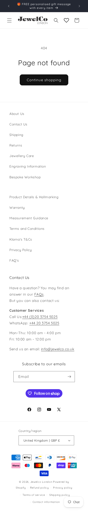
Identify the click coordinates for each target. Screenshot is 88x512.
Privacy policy (62, 487)
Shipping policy (59, 495)
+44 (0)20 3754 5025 (39, 317)
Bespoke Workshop (25, 177)
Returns (15, 145)
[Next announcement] (79, 6)
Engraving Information (27, 166)
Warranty (17, 207)
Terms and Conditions (27, 229)
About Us (16, 114)
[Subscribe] (69, 376)
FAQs (38, 294)
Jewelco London (41, 481)
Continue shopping (44, 80)
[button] (9, 20)
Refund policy (39, 487)
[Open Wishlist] (66, 20)
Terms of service (34, 495)
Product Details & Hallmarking (33, 197)
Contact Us (18, 124)
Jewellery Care (21, 156)
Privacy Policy (20, 250)
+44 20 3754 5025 (44, 323)
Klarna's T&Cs (20, 239)
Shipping (16, 135)
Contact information (46, 502)
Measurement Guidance (28, 218)
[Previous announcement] (9, 6)
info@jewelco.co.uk (57, 349)
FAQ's (14, 260)
